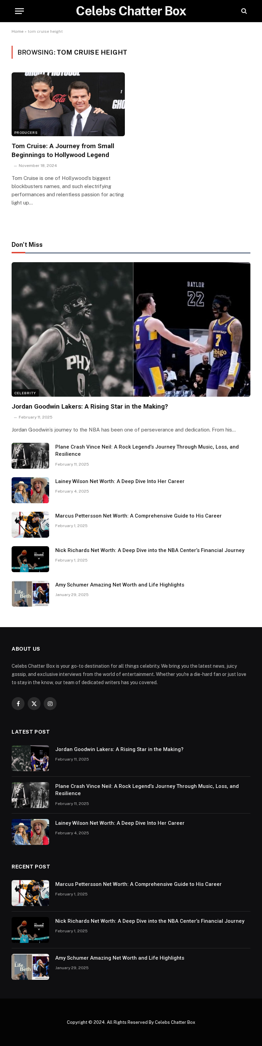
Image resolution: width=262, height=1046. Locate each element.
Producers (26, 132)
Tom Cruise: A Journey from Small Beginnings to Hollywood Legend (63, 150)
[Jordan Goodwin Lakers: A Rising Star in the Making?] (131, 329)
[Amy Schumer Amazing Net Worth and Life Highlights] (30, 594)
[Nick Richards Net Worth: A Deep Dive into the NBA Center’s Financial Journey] (30, 559)
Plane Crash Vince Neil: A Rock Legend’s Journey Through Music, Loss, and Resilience (147, 450)
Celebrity (25, 393)
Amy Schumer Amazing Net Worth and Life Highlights (119, 585)
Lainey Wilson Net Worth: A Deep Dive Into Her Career (120, 481)
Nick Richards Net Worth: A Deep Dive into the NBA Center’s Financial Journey (149, 550)
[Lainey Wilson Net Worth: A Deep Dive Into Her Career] (30, 490)
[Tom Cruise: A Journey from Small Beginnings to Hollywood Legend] (68, 104)
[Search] (243, 11)
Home (18, 31)
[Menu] (19, 11)
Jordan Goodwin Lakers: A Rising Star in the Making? (90, 406)
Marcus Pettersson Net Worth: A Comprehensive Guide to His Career (138, 516)
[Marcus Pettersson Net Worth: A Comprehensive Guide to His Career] (30, 525)
